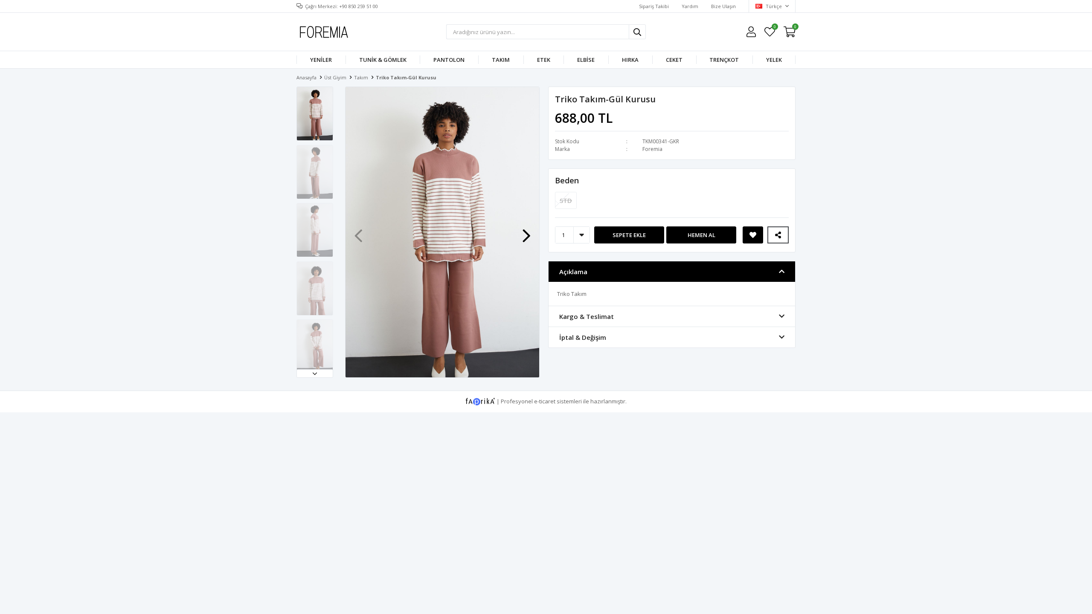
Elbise (586, 60)
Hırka (630, 60)
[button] (314, 373)
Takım (501, 60)
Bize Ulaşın (723, 6)
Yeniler (321, 60)
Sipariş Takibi (654, 6)
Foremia (652, 149)
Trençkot (724, 60)
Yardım (690, 6)
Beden (567, 180)
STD (566, 200)
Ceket (674, 60)
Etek (543, 60)
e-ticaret (544, 401)
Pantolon (449, 60)
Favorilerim (774, 27)
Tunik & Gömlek (383, 60)
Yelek (774, 60)
